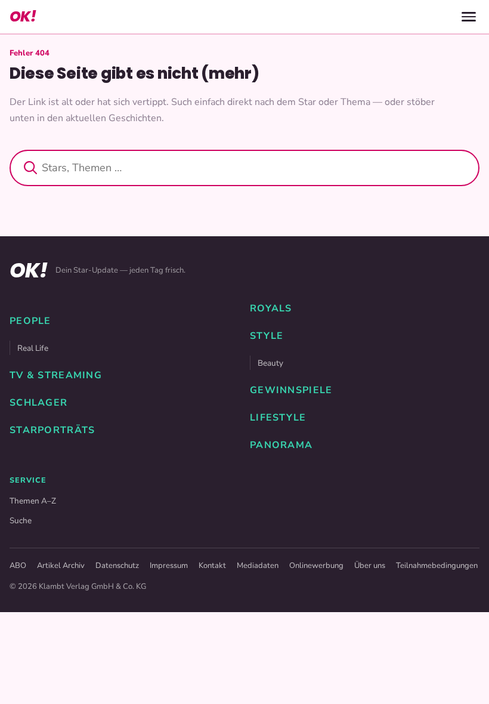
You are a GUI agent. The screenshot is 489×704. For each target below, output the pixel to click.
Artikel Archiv (61, 565)
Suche (21, 520)
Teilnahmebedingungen (437, 565)
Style (266, 335)
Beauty (270, 363)
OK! (23, 16)
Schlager (38, 402)
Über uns (369, 565)
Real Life (32, 348)
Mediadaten (257, 565)
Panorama (281, 445)
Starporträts (52, 430)
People (30, 321)
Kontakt (212, 565)
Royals (271, 308)
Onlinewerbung (316, 565)
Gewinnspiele (291, 390)
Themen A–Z (33, 501)
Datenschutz (117, 565)
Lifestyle (278, 417)
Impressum (169, 565)
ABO (18, 565)
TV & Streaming (56, 375)
